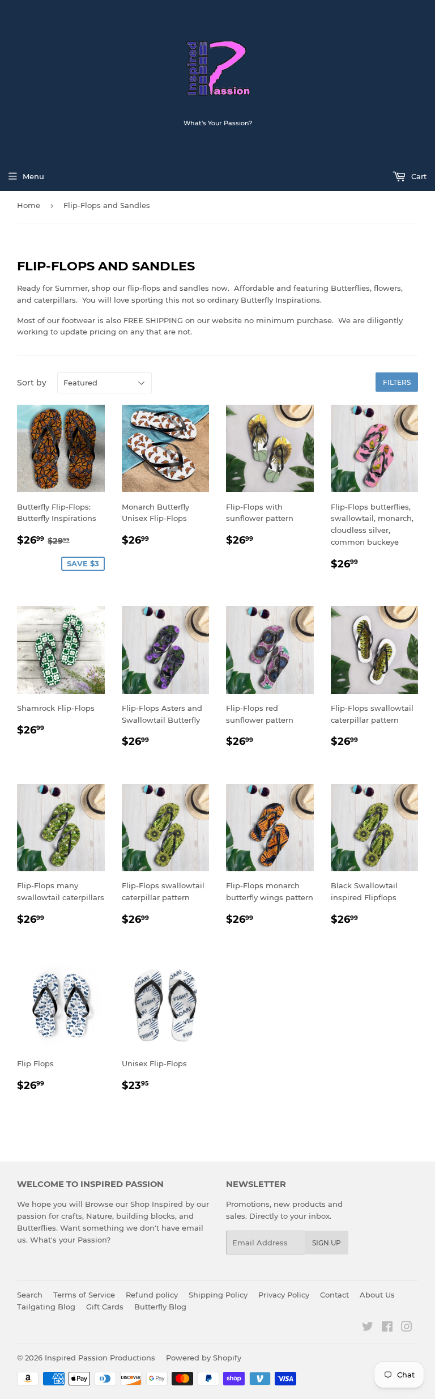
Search (29, 1294)
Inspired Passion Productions (100, 1357)
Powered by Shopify (203, 1357)
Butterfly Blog (160, 1306)
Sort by (31, 383)
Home (28, 205)
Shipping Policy (218, 1294)
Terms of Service (84, 1294)
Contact (334, 1294)
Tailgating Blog (46, 1306)
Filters (397, 382)
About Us (377, 1294)
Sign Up (326, 1243)
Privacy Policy (283, 1294)
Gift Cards (104, 1306)
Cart (418, 176)
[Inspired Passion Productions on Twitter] (367, 1328)
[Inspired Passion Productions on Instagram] (406, 1328)
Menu (33, 176)
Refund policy (152, 1294)
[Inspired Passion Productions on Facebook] (387, 1328)
